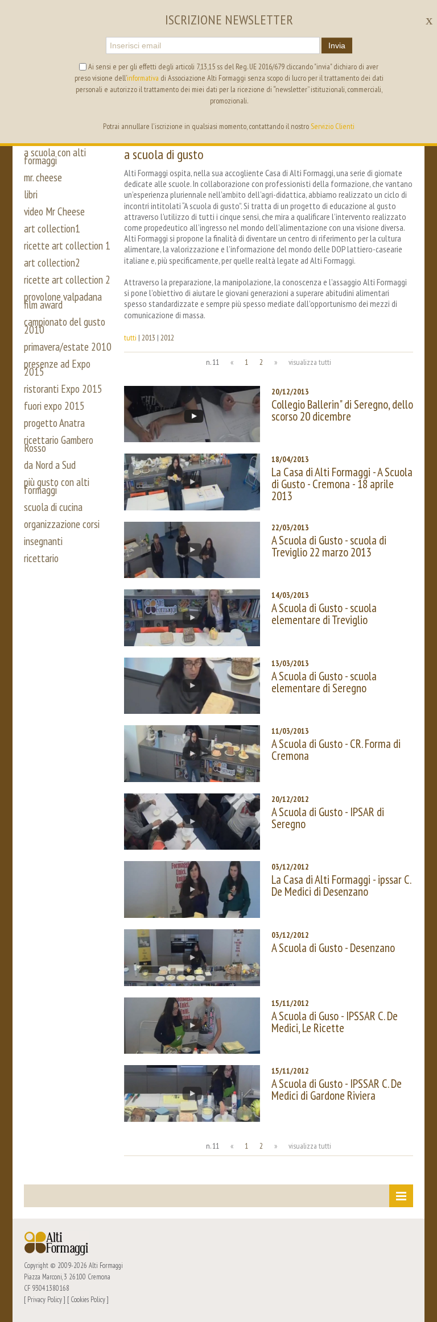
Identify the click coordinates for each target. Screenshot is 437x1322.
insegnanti (43, 541)
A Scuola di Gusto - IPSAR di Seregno (327, 818)
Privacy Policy (44, 1299)
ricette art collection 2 (67, 280)
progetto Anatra (54, 423)
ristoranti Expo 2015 (63, 389)
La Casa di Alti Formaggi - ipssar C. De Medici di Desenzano (341, 885)
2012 (167, 337)
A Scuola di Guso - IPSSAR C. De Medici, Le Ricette (334, 1022)
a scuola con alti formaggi (55, 156)
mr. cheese (43, 177)
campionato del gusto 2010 (64, 326)
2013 (148, 337)
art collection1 (52, 228)
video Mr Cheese (54, 211)
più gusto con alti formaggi (56, 486)
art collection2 (52, 263)
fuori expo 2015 (54, 406)
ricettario (41, 558)
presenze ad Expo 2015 (57, 368)
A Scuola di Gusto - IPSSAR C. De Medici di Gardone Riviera (336, 1089)
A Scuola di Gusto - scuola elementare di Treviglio (324, 613)
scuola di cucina (53, 507)
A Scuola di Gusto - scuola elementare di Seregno (324, 682)
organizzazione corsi (62, 524)
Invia (336, 45)
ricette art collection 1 (67, 246)
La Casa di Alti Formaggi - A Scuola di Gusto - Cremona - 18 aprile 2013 (342, 484)
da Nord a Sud (50, 465)
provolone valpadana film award (63, 301)
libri (31, 194)
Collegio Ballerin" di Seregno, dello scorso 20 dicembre (342, 410)
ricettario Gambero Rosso (58, 444)
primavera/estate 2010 (68, 347)
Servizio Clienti (332, 126)
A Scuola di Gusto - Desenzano (333, 947)
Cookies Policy (88, 1299)
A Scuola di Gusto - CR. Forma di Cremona (336, 749)
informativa (143, 78)
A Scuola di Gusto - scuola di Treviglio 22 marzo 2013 (328, 546)
